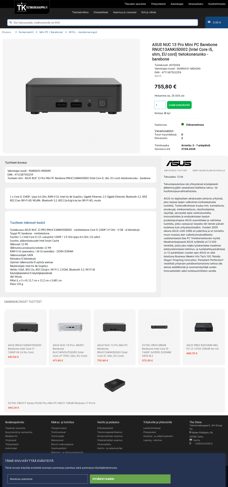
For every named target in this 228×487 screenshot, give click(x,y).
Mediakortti (11, 436)
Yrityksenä (10, 440)
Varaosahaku (104, 444)
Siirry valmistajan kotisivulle (209, 170)
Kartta (196, 440)
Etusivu (6, 32)
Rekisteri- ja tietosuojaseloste (67, 452)
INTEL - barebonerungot (83, 32)
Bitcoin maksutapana (62, 444)
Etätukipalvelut (105, 428)
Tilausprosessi (59, 428)
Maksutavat (57, 440)
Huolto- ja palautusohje (109, 448)
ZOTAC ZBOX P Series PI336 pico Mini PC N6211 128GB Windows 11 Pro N (51, 402)
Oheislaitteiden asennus (110, 440)
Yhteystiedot (12, 444)
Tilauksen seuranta (15, 428)
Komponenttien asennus (110, 436)
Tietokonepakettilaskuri (109, 432)
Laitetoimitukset (152, 428)
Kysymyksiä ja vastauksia (18, 432)
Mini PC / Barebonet (51, 32)
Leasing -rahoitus (152, 440)
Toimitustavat (58, 432)
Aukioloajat (11, 448)
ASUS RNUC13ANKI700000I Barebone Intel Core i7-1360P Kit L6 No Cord (24, 349)
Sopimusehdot (59, 448)
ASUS (158, 75)
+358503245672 (202, 443)
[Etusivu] (32, 7)
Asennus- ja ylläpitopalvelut (158, 436)
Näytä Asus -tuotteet (175, 170)
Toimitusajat (57, 436)
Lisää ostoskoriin (179, 104)
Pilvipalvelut (149, 432)
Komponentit (26, 32)
